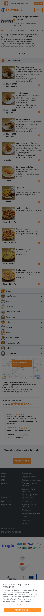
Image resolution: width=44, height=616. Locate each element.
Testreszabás (22, 605)
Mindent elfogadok (22, 610)
